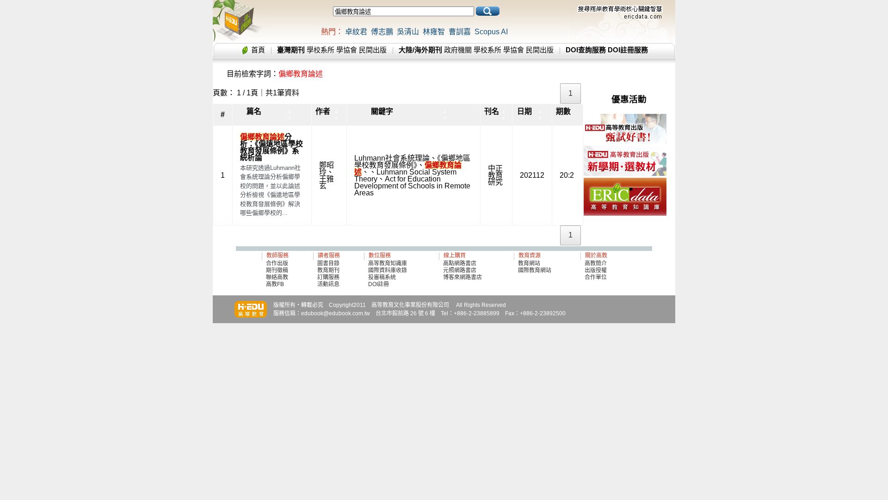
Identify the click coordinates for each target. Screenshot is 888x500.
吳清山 (408, 32)
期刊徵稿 (277, 270)
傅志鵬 (382, 32)
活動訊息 (328, 284)
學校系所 (320, 50)
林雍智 (434, 32)
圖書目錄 (328, 263)
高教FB (275, 284)
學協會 (346, 50)
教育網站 (529, 263)
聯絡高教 (277, 277)
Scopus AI (491, 32)
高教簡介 (596, 263)
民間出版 (373, 50)
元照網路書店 (459, 270)
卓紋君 (356, 32)
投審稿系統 (382, 277)
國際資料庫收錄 (387, 270)
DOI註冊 (378, 284)
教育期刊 (328, 270)
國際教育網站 (534, 270)
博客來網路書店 (462, 277)
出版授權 (596, 270)
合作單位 (596, 277)
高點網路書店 (460, 263)
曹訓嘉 (460, 32)
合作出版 (277, 263)
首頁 (258, 50)
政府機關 (458, 50)
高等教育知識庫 (387, 263)
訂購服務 (328, 277)
